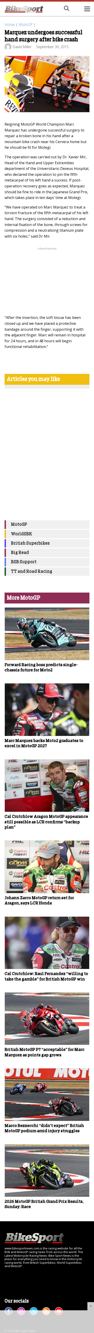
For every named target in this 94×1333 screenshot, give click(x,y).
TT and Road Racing (31, 571)
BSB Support (24, 562)
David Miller (22, 46)
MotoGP (25, 24)
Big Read (20, 553)
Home (10, 24)
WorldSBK (21, 534)
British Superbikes (30, 543)
